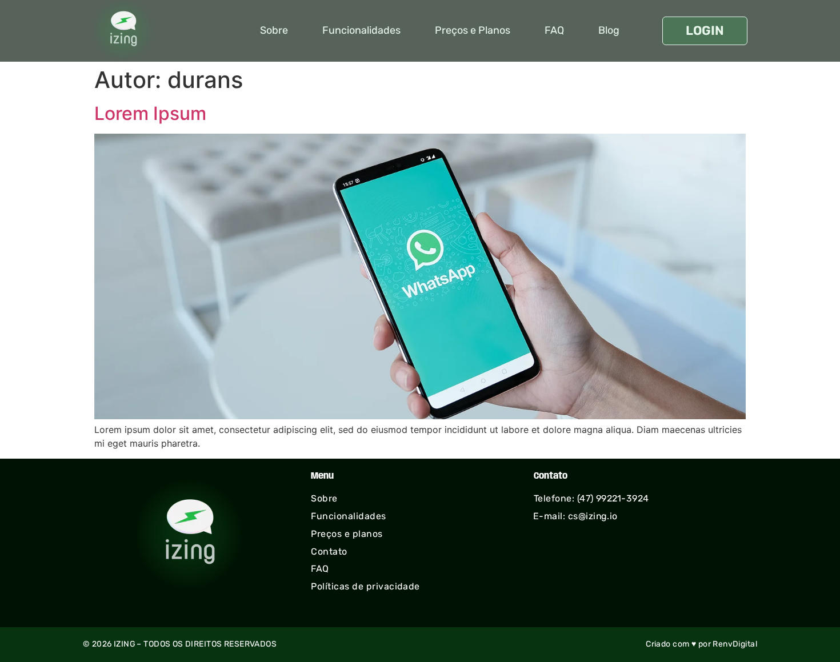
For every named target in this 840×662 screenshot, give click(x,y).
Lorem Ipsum (150, 113)
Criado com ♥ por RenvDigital (701, 644)
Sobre (274, 30)
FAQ (554, 30)
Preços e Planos (472, 30)
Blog (608, 30)
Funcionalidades (361, 30)
